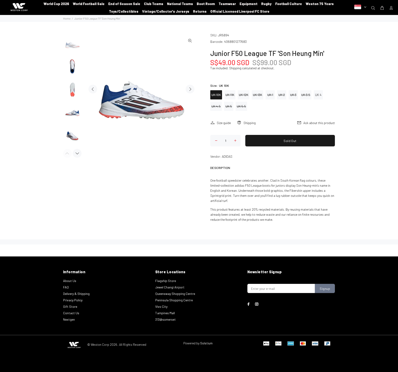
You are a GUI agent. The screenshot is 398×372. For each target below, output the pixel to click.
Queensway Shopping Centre (175, 294)
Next (190, 89)
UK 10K (216, 95)
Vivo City (161, 306)
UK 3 (293, 95)
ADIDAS (227, 156)
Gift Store (70, 306)
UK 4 (318, 95)
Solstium (206, 343)
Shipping (235, 68)
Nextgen (69, 319)
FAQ (66, 287)
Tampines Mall (165, 313)
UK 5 (228, 106)
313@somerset (165, 319)
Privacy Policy (72, 300)
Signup (325, 289)
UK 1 (270, 95)
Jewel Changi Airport (169, 287)
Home (66, 18)
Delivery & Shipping (76, 294)
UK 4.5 (216, 106)
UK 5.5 (241, 106)
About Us (69, 281)
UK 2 (281, 95)
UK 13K (257, 95)
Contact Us (71, 313)
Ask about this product (319, 123)
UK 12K (243, 95)
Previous (92, 89)
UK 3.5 (305, 95)
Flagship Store (165, 281)
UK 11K (229, 95)
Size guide (224, 123)
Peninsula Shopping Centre (174, 300)
